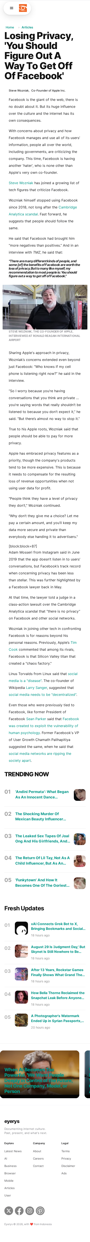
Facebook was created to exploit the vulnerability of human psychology (44, 726)
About (37, 1151)
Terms (65, 1151)
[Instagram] (29, 1211)
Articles (27, 27)
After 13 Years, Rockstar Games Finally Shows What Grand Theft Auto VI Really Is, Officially (58, 972)
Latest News (13, 1151)
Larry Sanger (36, 687)
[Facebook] (19, 1211)
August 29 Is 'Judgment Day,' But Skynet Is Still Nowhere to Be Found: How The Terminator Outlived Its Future (58, 949)
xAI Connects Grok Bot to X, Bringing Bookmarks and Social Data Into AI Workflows (57, 926)
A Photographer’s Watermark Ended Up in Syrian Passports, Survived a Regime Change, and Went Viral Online (57, 1018)
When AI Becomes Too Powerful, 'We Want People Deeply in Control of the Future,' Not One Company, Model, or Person (38, 1080)
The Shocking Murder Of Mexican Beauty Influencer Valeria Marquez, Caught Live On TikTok (42, 817)
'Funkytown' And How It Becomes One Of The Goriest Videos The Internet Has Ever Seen (41, 883)
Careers (38, 1158)
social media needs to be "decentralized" (42, 694)
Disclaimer (68, 1166)
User (7, 1195)
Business (10, 1166)
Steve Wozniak (21, 183)
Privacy (66, 1158)
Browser (10, 1173)
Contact (38, 1166)
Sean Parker (36, 719)
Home (10, 27)
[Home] (23, 8)
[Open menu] (12, 8)
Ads (64, 1173)
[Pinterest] (41, 1211)
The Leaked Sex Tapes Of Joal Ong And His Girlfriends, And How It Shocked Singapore (42, 839)
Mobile (9, 1180)
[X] (8, 1211)
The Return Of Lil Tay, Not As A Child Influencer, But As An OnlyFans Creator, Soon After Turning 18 (42, 861)
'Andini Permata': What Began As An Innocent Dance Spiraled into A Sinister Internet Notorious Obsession (42, 795)
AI (5, 1158)
